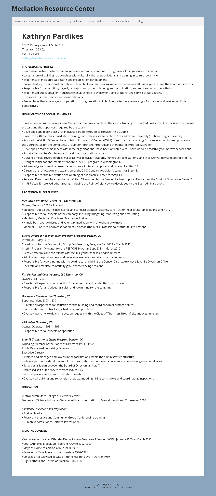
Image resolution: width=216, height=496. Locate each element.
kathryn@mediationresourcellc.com (44, 58)
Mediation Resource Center (54, 8)
